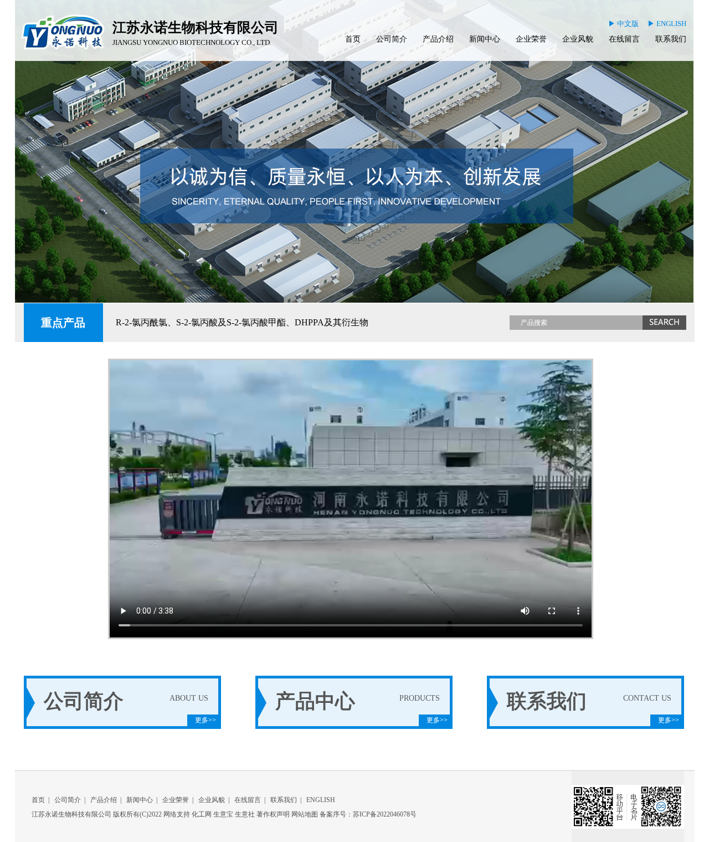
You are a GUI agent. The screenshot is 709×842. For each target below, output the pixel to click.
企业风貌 (577, 39)
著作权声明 (273, 814)
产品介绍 (438, 39)
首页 (353, 39)
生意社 (245, 814)
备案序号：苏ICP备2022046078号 (368, 814)
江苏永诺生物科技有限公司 (71, 814)
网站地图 (304, 814)
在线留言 (624, 39)
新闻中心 (484, 39)
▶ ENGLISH (667, 23)
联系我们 (670, 39)
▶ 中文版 (623, 23)
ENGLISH (320, 800)
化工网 (202, 814)
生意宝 (223, 814)
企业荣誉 (531, 39)
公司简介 (391, 39)
